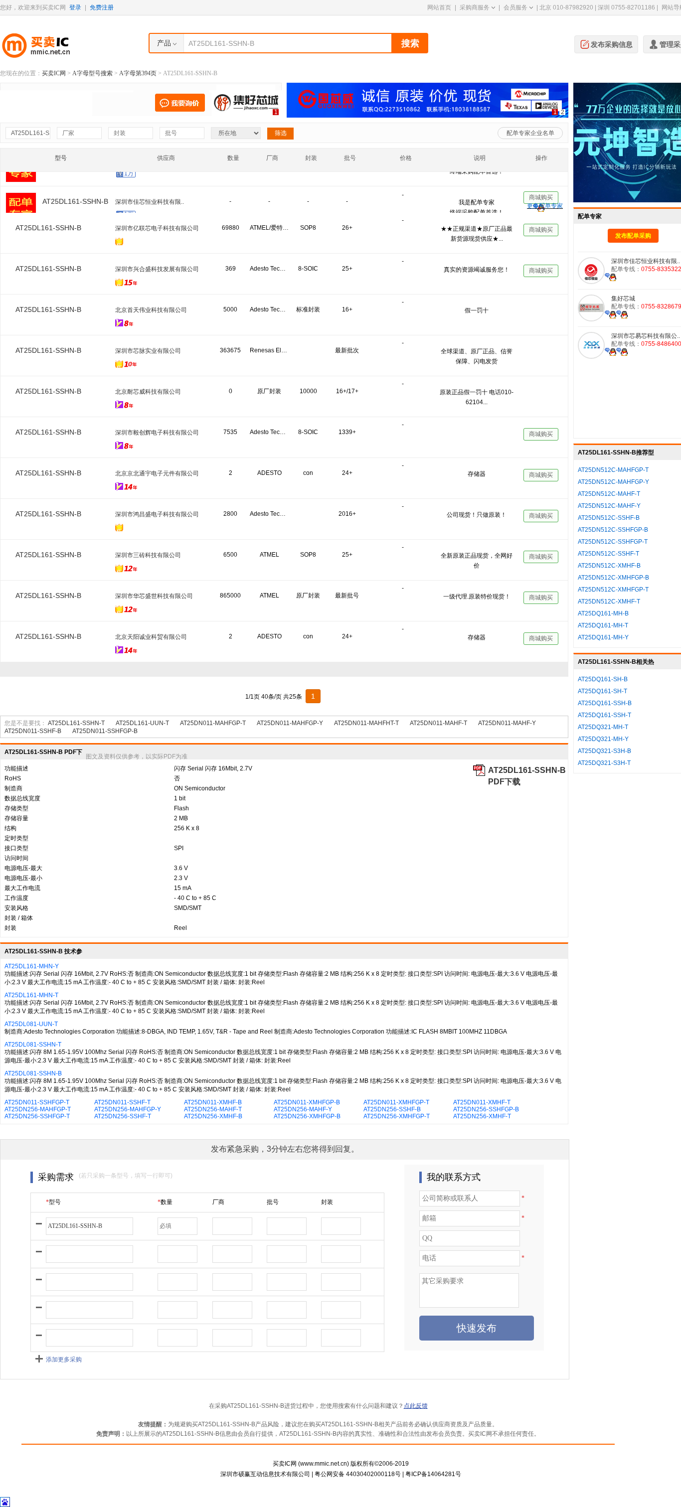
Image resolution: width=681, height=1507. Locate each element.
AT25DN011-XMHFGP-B (307, 1102)
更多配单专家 (545, 205)
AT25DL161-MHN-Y (31, 966)
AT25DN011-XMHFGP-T (396, 1102)
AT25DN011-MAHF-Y (507, 723)
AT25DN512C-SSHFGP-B (613, 529)
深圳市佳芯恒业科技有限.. (149, 187)
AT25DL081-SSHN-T (32, 1044)
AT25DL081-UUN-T (31, 1024)
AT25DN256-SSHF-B (392, 1109)
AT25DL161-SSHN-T (76, 723)
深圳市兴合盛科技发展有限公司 (157, 269)
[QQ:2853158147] (622, 351)
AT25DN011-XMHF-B (213, 1102)
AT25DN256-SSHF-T (122, 1116)
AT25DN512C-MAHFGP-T (613, 469)
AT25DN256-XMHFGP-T (396, 1116)
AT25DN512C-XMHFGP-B (613, 577)
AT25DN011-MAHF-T (438, 723)
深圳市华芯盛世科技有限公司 (154, 596)
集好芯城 (623, 298)
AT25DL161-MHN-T (31, 995)
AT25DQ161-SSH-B (605, 703)
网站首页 (439, 7)
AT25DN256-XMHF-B (213, 1116)
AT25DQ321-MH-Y (603, 739)
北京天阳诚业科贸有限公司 (151, 636)
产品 (164, 43)
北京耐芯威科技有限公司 (148, 391)
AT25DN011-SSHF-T (122, 1102)
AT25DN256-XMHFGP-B (307, 1116)
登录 (75, 7)
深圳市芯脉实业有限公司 (148, 350)
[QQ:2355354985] (610, 276)
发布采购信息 (612, 44)
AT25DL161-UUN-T (142, 723)
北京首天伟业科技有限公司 (151, 309)
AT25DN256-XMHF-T (482, 1116)
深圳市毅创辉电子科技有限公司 (157, 432)
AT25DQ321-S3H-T (604, 762)
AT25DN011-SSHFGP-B (105, 731)
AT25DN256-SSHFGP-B (486, 1109)
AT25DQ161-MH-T (603, 625)
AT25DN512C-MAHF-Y (609, 505)
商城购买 (541, 182)
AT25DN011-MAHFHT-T (366, 723)
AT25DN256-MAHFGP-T (37, 1109)
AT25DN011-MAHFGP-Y (290, 723)
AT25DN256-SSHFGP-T (37, 1116)
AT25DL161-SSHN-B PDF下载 (527, 771)
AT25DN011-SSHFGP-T (36, 1102)
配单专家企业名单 (530, 133)
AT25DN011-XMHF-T (482, 1102)
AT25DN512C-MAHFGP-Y (613, 481)
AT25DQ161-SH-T (602, 691)
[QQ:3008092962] (610, 313)
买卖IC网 (54, 73)
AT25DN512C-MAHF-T (609, 493)
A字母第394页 (138, 73)
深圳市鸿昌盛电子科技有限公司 (157, 514)
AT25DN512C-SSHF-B (609, 517)
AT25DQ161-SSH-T (604, 715)
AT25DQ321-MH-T (603, 727)
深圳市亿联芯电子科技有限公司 (157, 228)
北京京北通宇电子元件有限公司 (157, 473)
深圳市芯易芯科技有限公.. (645, 335)
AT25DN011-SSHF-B (32, 731)
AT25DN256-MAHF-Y (303, 1109)
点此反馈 (416, 1405)
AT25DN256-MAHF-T (213, 1109)
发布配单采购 (633, 235)
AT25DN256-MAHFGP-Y (127, 1109)
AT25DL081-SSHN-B (33, 1073)
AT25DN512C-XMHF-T (609, 601)
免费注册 (102, 7)
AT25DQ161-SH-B (603, 679)
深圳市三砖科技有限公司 (148, 555)
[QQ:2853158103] (610, 351)
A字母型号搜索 (92, 73)
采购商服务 (475, 7)
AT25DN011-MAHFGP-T (213, 723)
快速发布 (477, 1328)
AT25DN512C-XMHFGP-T (613, 589)
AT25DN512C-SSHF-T (608, 553)
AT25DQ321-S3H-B (604, 751)
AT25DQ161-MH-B (603, 613)
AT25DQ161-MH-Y (603, 637)
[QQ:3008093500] (622, 313)
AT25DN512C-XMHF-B (609, 565)
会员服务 (515, 7)
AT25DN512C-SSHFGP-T (613, 541)
